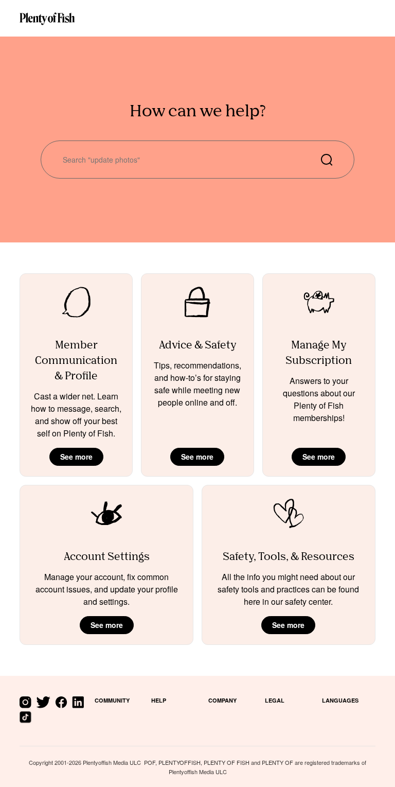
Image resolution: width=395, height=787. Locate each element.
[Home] (47, 18)
